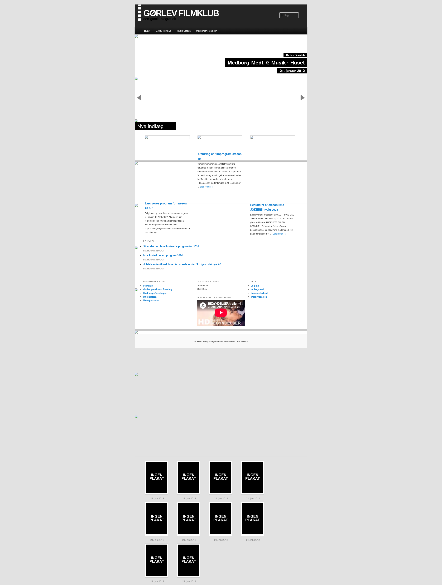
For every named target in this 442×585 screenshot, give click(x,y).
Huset (147, 30)
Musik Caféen (184, 30)
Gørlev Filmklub (163, 30)
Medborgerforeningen (206, 30)
